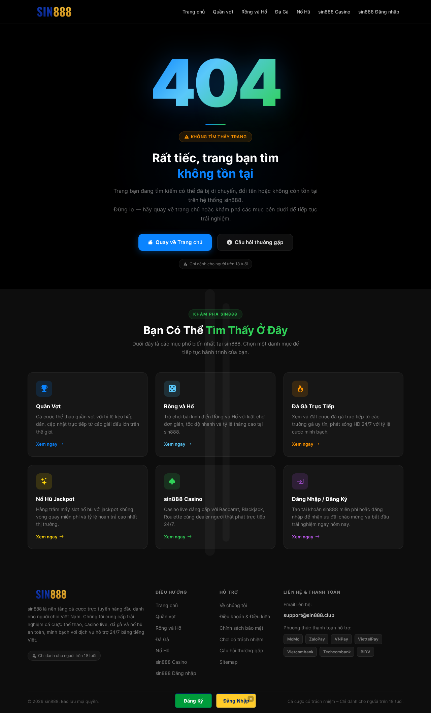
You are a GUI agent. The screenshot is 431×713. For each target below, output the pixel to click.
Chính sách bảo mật (241, 628)
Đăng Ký (193, 700)
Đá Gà (282, 11)
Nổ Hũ (303, 11)
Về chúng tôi (233, 605)
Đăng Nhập (236, 700)
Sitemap (229, 662)
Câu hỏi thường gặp (259, 242)
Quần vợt (223, 11)
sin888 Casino (334, 11)
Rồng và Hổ (254, 11)
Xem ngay (47, 444)
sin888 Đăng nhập (378, 11)
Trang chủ (194, 11)
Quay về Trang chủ (179, 242)
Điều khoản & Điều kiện (245, 616)
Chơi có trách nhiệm (241, 639)
